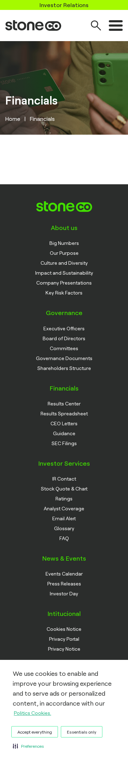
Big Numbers (64, 243)
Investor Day (64, 593)
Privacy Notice (64, 649)
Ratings (64, 498)
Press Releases (64, 583)
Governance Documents (64, 358)
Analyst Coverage (64, 508)
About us (64, 227)
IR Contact (64, 479)
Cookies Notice (64, 629)
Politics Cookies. (32, 713)
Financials (64, 388)
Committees (64, 348)
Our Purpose (64, 253)
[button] (28, 746)
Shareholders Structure (64, 368)
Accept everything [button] (34, 731)
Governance (64, 312)
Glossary (64, 528)
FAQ (64, 538)
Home (12, 118)
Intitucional (64, 613)
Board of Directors (64, 338)
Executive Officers (64, 328)
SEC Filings (64, 443)
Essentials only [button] (81, 731)
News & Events (64, 558)
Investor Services (64, 463)
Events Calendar (64, 574)
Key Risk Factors (64, 293)
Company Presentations (64, 283)
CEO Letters (64, 423)
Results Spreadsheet (64, 413)
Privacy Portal (64, 639)
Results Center (64, 403)
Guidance (64, 433)
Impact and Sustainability (64, 273)
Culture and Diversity (64, 263)
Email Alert (64, 518)
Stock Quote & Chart (64, 489)
